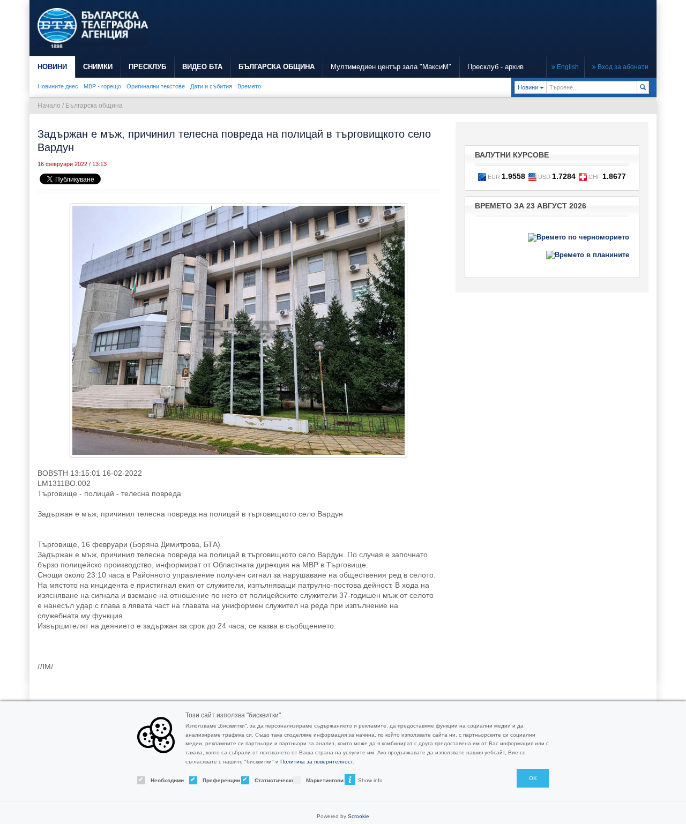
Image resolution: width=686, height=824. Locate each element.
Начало (49, 105)
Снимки (98, 67)
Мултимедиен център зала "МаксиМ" (391, 67)
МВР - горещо (102, 86)
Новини (52, 67)
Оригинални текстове (155, 86)
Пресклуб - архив (495, 67)
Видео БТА (202, 67)
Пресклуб (147, 67)
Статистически (264, 780)
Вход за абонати (622, 67)
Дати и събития (211, 86)
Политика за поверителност (316, 762)
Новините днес (58, 86)
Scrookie (358, 816)
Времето (249, 86)
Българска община (94, 105)
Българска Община (276, 67)
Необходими (160, 780)
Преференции (212, 780)
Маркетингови (316, 780)
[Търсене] (643, 87)
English (567, 67)
